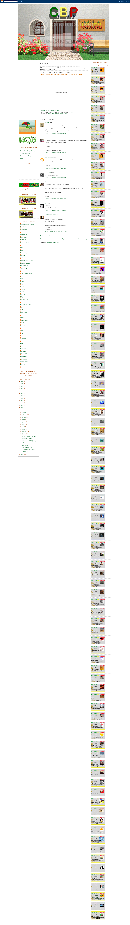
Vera (21, 330)
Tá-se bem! (23, 323)
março (24, 429)
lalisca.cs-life (23, 354)
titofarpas (22, 364)
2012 (22, 400)
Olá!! (21, 307)
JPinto (22, 271)
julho (23, 419)
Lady (21, 278)
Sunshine (22, 317)
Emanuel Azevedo (25, 245)
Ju (21, 276)
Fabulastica (23, 255)
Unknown (22, 325)
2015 (22, 393)
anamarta (22, 341)
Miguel (22, 286)
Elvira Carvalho (24, 242)
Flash (21, 258)
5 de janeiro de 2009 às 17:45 (55, 177)
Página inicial (65, 239)
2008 (22, 454)
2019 (22, 386)
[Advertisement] (26, 89)
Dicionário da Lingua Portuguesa (28, 151)
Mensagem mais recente (46, 239)
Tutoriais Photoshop (25, 153)
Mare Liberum (48, 157)
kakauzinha (23, 348)
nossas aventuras (24, 361)
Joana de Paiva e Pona (26, 273)
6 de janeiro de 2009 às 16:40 (55, 210)
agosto (24, 417)
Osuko (22, 310)
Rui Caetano (48, 172)
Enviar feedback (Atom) (53, 242)
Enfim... (22, 247)
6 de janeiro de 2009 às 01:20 (55, 199)
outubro (24, 412)
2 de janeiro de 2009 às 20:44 (55, 133)
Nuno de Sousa (24, 302)
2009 (22, 408)
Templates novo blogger (26, 156)
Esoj (21, 250)
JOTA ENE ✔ (23, 268)
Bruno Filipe (23, 229)
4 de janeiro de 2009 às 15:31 (55, 168)
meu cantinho (23, 359)
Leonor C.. (47, 138)
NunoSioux (48, 182)
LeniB (22, 281)
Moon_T (22, 294)
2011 (22, 403)
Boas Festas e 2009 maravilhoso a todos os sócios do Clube (61, 74)
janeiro (24, 434)
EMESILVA (23, 240)
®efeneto (47, 122)
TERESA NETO (24, 320)
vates (21, 367)
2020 (22, 384)
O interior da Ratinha (25, 304)
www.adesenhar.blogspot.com (57, 113)
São (46, 203)
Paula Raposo (23, 312)
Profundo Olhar (24, 315)
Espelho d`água (24, 253)
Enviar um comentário (46, 236)
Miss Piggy (23, 289)
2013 (22, 398)
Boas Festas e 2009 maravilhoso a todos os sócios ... (28, 449)
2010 (22, 405)
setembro (24, 415)
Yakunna (22, 336)
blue (21, 343)
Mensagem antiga (83, 239)
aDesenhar (23, 338)
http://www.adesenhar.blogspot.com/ (50, 110)
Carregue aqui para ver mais (29, 436)
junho (24, 422)
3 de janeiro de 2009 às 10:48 (55, 153)
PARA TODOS (25, 445)
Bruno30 (22, 232)
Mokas (22, 291)
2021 (22, 381)
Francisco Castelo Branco (26, 260)
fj (20, 346)
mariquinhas (23, 356)
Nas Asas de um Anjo (25, 299)
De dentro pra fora (25, 234)
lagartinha (23, 351)
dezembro (25, 410)
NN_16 (22, 297)
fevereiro (24, 431)
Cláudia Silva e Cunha (50, 214)
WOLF (22, 333)
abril (23, 426)
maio (23, 424)
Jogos (21, 158)
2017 (22, 388)
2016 (22, 391)
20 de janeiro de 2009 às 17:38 (56, 231)
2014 (22, 396)
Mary (21, 284)
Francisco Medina (25, 263)
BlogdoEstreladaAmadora (27, 224)
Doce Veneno (23, 237)
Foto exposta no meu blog (28, 438)
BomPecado (23, 227)
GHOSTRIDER (24, 265)
